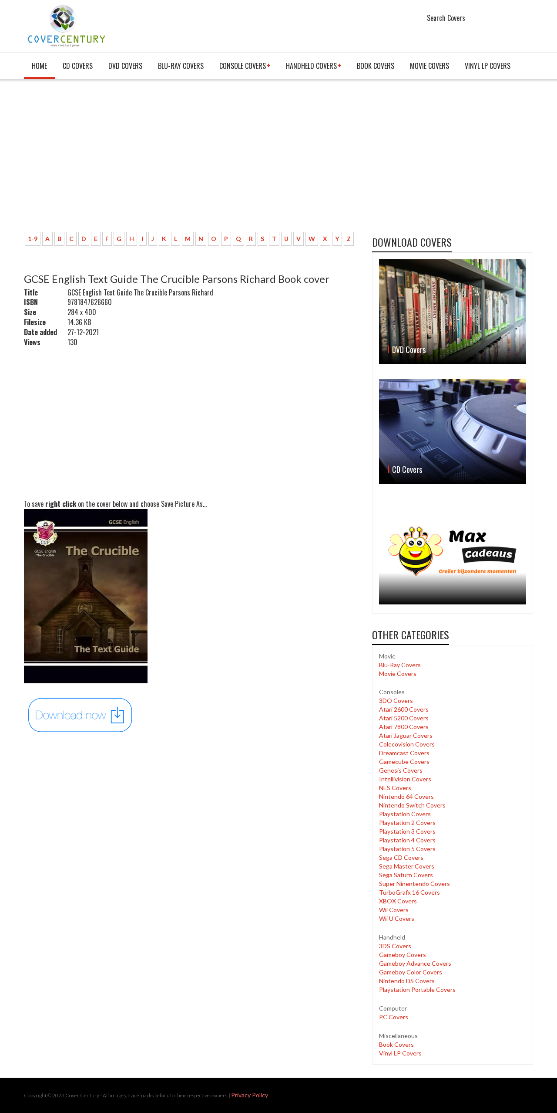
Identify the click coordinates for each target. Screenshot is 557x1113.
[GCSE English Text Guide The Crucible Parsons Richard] (80, 714)
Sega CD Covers (401, 857)
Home (39, 66)
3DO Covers (396, 700)
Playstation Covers (405, 814)
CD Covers (78, 66)
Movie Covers (429, 66)
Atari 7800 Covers (404, 726)
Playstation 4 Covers (407, 840)
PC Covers (393, 1017)
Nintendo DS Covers (407, 980)
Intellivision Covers (405, 779)
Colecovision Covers (407, 744)
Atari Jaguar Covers (406, 735)
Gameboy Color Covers (410, 972)
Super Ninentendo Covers (414, 883)
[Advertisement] (191, 160)
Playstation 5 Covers (407, 848)
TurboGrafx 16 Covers (409, 892)
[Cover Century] (67, 25)
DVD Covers (125, 66)
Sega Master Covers (406, 866)
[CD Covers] (452, 431)
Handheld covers (311, 66)
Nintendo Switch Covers (412, 805)
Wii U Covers (396, 918)
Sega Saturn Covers (406, 875)
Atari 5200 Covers (404, 718)
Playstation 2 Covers (407, 822)
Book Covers (375, 66)
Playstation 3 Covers (407, 831)
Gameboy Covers (402, 954)
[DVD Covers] (452, 311)
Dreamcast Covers (404, 753)
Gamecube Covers (404, 761)
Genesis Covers (401, 770)
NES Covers (395, 787)
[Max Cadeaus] (452, 551)
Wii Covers (394, 909)
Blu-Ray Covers (181, 66)
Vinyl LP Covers (487, 66)
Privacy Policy (249, 1095)
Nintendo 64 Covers (406, 796)
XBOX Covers (398, 901)
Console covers (242, 66)
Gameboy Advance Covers (415, 963)
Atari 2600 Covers (404, 709)
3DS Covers (395, 946)
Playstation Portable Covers (417, 989)
